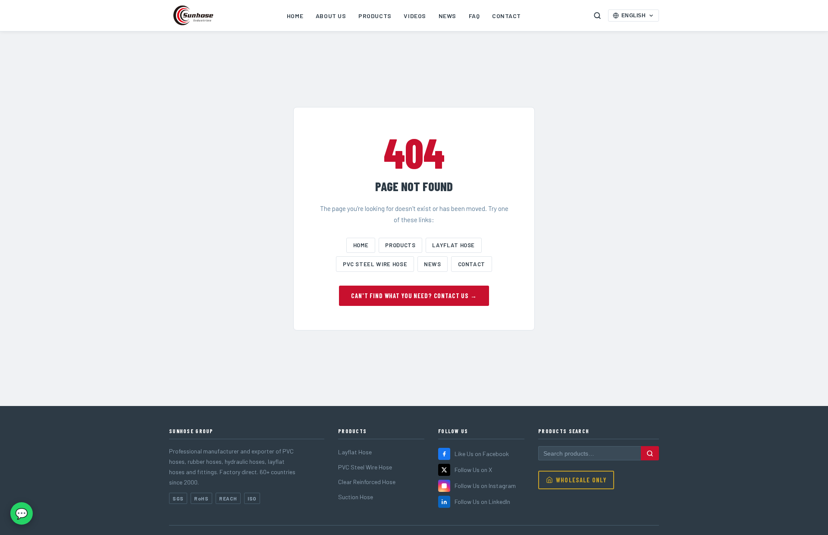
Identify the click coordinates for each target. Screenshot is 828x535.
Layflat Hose (453, 245)
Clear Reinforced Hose (366, 481)
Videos (415, 15)
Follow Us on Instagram (485, 485)
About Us (331, 15)
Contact (506, 15)
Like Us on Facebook (482, 453)
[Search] (650, 453)
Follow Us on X (473, 469)
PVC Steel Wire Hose (375, 264)
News (447, 15)
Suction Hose (355, 496)
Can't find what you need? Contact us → (414, 295)
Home (295, 15)
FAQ (474, 15)
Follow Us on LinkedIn (482, 501)
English (633, 16)
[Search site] (597, 15)
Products (374, 15)
